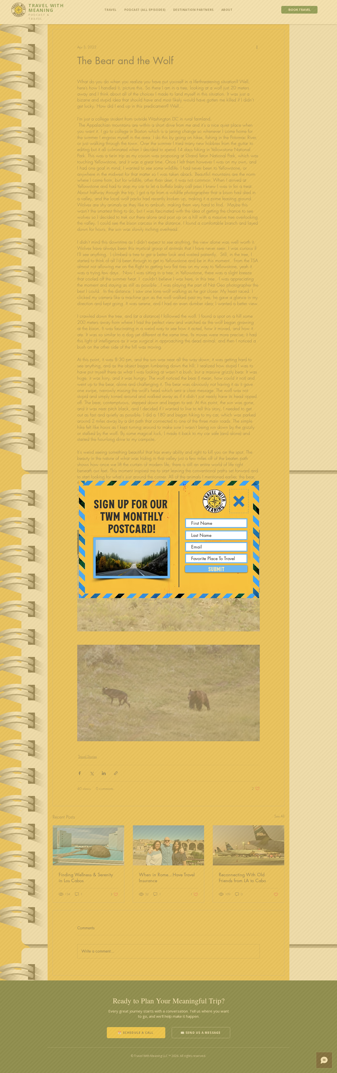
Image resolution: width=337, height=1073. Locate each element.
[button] (238, 501)
